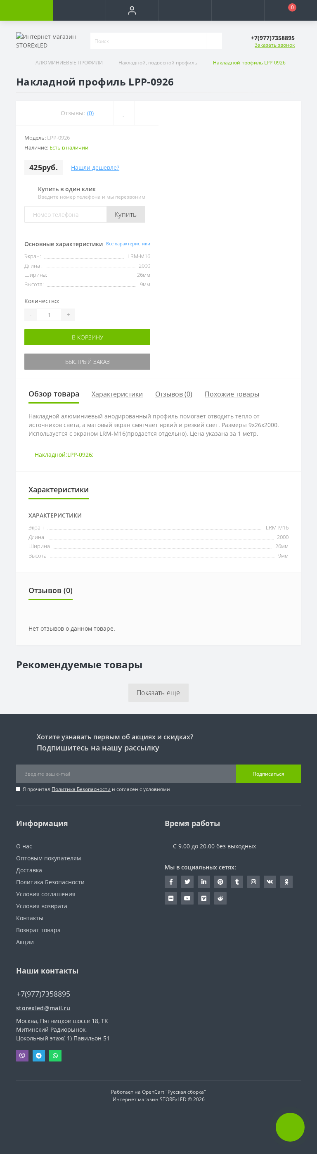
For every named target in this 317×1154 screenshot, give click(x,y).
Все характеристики (128, 243)
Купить (126, 214)
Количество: (41, 301)
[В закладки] (123, 113)
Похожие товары (232, 394)
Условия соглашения (46, 894)
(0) (90, 113)
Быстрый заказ (87, 362)
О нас (24, 846)
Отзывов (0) (173, 394)
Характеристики (117, 394)
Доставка (29, 870)
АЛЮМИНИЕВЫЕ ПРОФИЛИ (69, 62)
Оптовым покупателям (48, 858)
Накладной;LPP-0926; (64, 454)
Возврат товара (38, 930)
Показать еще (158, 692)
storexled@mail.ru (43, 1008)
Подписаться (268, 773)
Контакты (29, 918)
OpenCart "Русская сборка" (174, 1091)
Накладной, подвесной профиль (157, 62)
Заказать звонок (275, 44)
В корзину (87, 337)
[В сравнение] (146, 113)
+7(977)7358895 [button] (43, 994)
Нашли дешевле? (95, 167)
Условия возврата (41, 906)
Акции (25, 942)
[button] (132, 10)
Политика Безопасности (81, 789)
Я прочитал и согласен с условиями (96, 789)
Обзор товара (53, 394)
